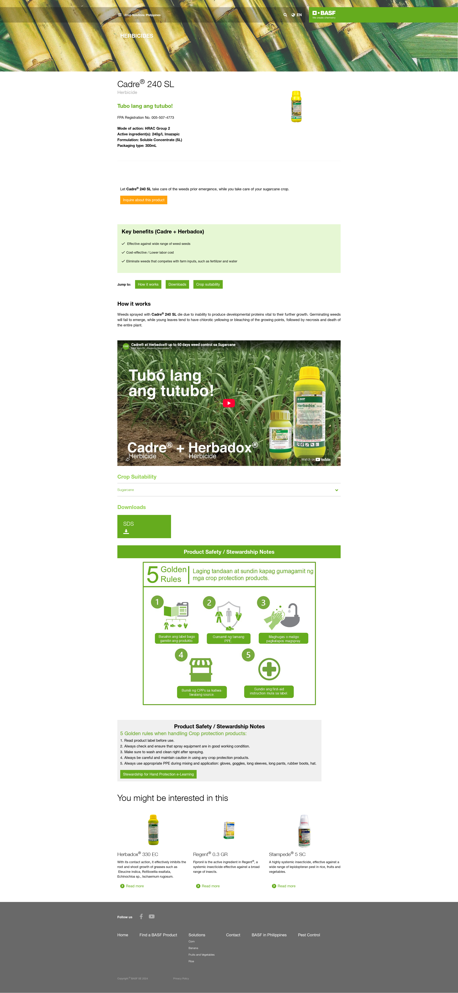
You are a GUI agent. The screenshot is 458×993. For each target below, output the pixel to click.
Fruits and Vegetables (202, 954)
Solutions (197, 934)
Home (122, 934)
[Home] (324, 15)
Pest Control (309, 934)
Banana (193, 948)
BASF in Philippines (269, 934)
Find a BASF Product (158, 934)
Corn (192, 941)
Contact (233, 934)
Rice (191, 961)
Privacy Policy (181, 978)
